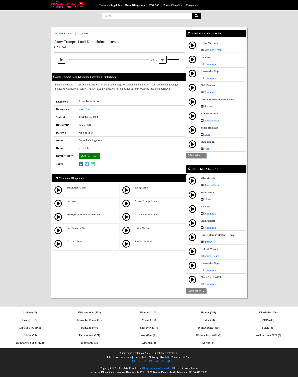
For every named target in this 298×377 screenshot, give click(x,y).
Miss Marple (208, 178)
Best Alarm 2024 (76, 228)
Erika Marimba (209, 43)
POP (207, 148)
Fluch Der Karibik (211, 277)
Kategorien (192, 5)
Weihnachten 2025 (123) (30, 342)
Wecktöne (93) (149, 335)
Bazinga (71, 201)
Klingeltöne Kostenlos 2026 (134, 352)
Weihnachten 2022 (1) (208, 335)
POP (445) (268, 320)
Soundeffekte (211, 120)
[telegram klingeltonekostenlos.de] (169, 361)
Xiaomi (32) (149, 342)
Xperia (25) (208, 342)
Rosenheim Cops (210, 71)
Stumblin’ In (208, 141)
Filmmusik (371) (149, 312)
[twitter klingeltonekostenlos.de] (151, 361)
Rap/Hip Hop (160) (30, 327)
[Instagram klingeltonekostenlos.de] (139, 361)
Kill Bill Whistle (209, 113)
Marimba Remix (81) (89, 320)
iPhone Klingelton (172, 5)
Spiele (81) (268, 327)
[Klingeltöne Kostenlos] (68, 4)
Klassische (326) (268, 312)
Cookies (175, 357)
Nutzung (153, 357)
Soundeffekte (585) (209, 327)
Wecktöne (84, 109)
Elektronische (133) (89, 312)
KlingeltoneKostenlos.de (156, 368)
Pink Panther (208, 85)
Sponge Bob (141, 187)
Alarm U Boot (75, 241)
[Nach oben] (293, 372)
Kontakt (164, 357)
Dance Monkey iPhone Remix (217, 99)
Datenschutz (140, 357)
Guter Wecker (143, 228)
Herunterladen (91, 156)
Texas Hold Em (209, 127)
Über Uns (112, 357)
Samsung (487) (89, 327)
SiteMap (186, 357)
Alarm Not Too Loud (146, 214)
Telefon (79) (30, 335)
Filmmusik (210, 64)
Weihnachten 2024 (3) (268, 335)
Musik (207, 134)
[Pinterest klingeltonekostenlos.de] (145, 361)
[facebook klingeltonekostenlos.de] (134, 361)
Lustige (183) (29, 320)
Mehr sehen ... (196, 155)
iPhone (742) (208, 312)
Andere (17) (30, 312)
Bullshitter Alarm (76, 187)
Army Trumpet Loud (146, 201)
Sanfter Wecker (143, 241)
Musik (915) (149, 320)
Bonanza (206, 57)
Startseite (58, 33)
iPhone (208, 106)
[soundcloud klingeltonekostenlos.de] (157, 361)
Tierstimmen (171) (89, 335)
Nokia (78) (208, 320)
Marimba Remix (213, 49)
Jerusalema (207, 192)
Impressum (126, 357)
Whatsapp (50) (89, 342)
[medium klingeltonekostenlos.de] (163, 361)
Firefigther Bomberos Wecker (83, 214)
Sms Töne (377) (149, 327)
